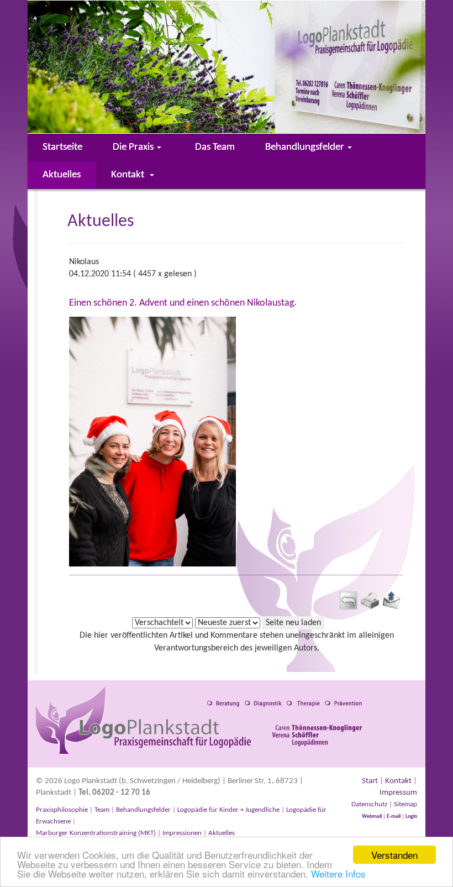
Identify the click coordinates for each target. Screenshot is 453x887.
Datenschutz (369, 804)
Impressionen (182, 833)
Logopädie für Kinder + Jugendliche (228, 809)
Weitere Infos (338, 873)
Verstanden (394, 855)
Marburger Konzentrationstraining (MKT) (96, 833)
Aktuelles (221, 833)
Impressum (398, 793)
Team (101, 809)
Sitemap (405, 804)
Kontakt (398, 781)
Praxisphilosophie (62, 809)
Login (411, 816)
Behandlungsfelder (143, 809)
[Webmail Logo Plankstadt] (401, 816)
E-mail (394, 816)
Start (370, 781)
